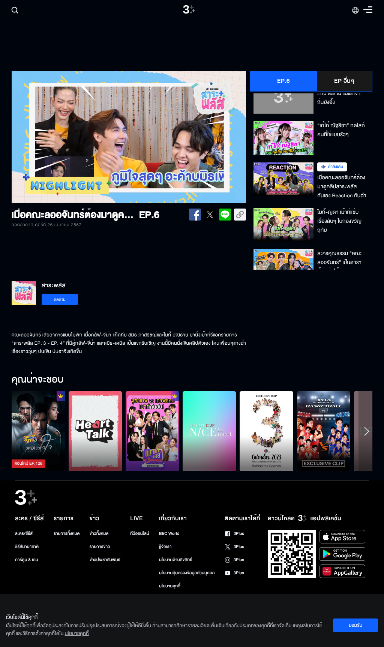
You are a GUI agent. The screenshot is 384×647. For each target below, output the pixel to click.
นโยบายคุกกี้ (169, 586)
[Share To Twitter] (210, 215)
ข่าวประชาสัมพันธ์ (105, 559)
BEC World (169, 533)
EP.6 (283, 81)
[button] (58, 137)
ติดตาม (60, 299)
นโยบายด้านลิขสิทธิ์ (175, 559)
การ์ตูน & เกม (26, 559)
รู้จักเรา (165, 546)
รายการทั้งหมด (67, 533)
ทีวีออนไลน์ (139, 533)
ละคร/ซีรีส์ (24, 533)
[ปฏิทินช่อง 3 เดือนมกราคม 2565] (266, 431)
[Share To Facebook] (195, 215)
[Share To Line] (225, 215)
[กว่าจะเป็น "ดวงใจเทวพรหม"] (152, 431)
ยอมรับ (355, 625)
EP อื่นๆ (344, 81)
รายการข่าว (100, 546)
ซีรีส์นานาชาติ (27, 546)
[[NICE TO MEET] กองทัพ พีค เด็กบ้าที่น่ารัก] (209, 431)
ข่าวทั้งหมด (99, 533)
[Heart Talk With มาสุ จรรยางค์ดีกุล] (95, 431)
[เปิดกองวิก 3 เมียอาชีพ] (38, 431)
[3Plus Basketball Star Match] (323, 431)
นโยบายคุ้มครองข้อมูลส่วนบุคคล (187, 572)
